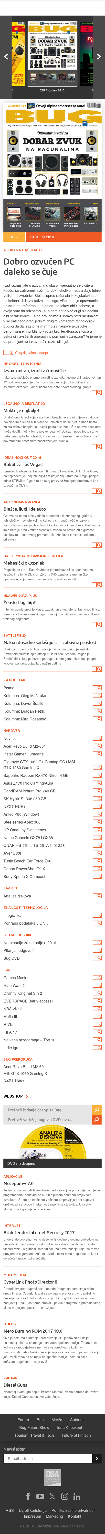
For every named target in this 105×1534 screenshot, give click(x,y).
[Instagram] (64, 1496)
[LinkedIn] (77, 1496)
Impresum (32, 1516)
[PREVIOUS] (6, 57)
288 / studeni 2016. (52, 90)
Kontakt (74, 1516)
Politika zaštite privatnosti (73, 1510)
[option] (52, 57)
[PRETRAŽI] (97, 1110)
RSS (10, 1510)
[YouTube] (40, 1496)
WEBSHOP (13, 1096)
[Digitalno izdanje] (96, 393)
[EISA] (52, 1478)
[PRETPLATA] (96, 1458)
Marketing (54, 1516)
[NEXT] (99, 57)
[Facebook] (28, 1496)
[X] (52, 1496)
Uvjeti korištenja (33, 1510)
